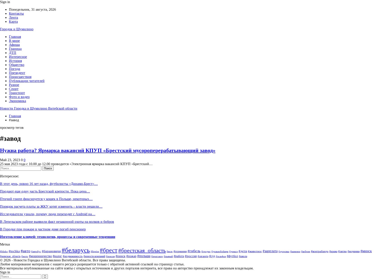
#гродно (206, 251)
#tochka (14, 251)
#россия (191, 256)
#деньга (233, 251)
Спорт (13, 89)
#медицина (354, 251)
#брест (108, 250)
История (15, 61)
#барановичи (51, 251)
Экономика (17, 101)
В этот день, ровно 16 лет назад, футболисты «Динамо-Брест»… (49, 184)
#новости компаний (94, 256)
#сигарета (203, 256)
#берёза (95, 251)
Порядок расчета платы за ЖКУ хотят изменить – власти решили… (51, 206)
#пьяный (168, 256)
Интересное (18, 57)
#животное (255, 251)
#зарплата (270, 251)
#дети (243, 251)
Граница (15, 49)
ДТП (12, 53)
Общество (16, 65)
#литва (342, 251)
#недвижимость (73, 256)
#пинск (120, 256)
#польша (143, 256)
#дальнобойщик (219, 251)
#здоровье (284, 251)
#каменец (295, 251)
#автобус (36, 251)
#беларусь (76, 250)
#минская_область (10, 256)
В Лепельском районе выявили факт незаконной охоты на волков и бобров (57, 222)
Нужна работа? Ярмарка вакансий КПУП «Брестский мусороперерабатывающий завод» (107, 150)
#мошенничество (40, 256)
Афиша (14, 45)
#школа (243, 256)
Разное (14, 85)
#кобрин (305, 251)
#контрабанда (319, 251)
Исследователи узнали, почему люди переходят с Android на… (47, 214)
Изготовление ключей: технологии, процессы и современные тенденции (57, 237)
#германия (180, 251)
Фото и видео (19, 97)
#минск (366, 251)
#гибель (194, 251)
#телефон (221, 256)
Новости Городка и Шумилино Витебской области (38, 108)
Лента (13, 17)
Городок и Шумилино (16, 29)
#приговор (157, 256)
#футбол (232, 256)
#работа (179, 256)
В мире (14, 41)
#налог (57, 256)
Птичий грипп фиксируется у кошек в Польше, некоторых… (46, 199)
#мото (24, 256)
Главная (15, 37)
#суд (212, 256)
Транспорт (17, 93)
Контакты (16, 13)
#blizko (4, 251)
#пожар (131, 256)
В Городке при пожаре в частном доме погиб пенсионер (43, 229)
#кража (333, 251)
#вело (170, 251)
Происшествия (20, 77)
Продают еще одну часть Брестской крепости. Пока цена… (45, 191)
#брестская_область (142, 250)
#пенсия (110, 256)
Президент (17, 73)
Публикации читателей (27, 81)
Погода (14, 69)
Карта (13, 21)
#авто (25, 251)
